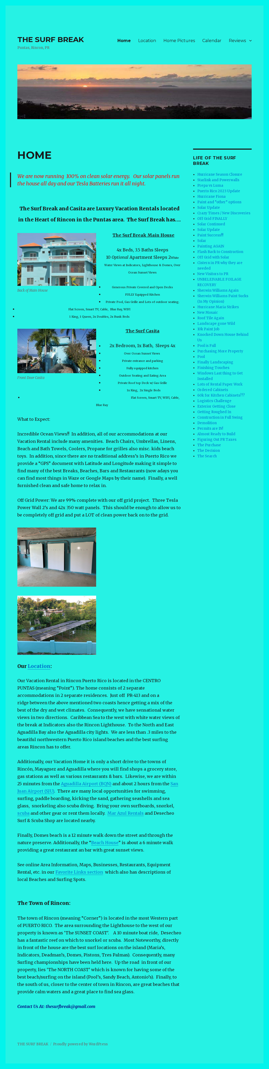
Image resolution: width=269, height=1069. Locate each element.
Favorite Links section (79, 872)
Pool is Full (206, 345)
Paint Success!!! (210, 235)
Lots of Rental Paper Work (219, 384)
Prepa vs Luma (210, 185)
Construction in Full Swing (220, 417)
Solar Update (208, 207)
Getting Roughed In (214, 412)
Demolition (207, 423)
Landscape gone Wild (216, 323)
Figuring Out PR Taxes (216, 439)
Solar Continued (211, 224)
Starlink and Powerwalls (218, 180)
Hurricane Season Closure (219, 174)
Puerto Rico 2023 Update (218, 191)
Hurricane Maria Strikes (218, 307)
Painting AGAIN (210, 246)
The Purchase (209, 445)
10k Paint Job (208, 329)
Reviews (237, 40)
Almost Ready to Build (216, 434)
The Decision (208, 450)
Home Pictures (179, 40)
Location (147, 40)
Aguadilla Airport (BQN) (86, 783)
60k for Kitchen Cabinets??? (221, 395)
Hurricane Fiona (211, 196)
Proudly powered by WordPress (80, 1044)
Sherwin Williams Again (218, 290)
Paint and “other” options (219, 202)
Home (124, 40)
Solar (201, 241)
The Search (207, 456)
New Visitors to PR (212, 274)
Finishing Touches (213, 368)
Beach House (104, 842)
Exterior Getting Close (216, 406)
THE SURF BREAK (50, 39)
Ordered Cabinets (212, 390)
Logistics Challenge (214, 401)
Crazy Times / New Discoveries (223, 213)
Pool (201, 356)
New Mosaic (207, 312)
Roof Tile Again (210, 318)
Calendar (211, 40)
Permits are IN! (210, 428)
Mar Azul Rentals (125, 813)
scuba (23, 813)
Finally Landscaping (215, 362)
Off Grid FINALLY (212, 218)
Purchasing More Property (220, 351)
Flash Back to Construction (220, 252)
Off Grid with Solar (213, 257)
